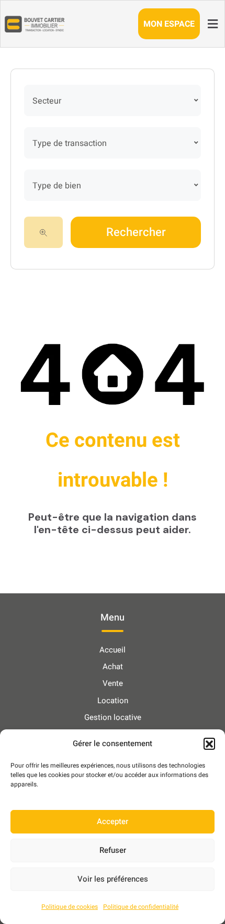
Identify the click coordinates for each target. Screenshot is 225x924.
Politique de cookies (69, 906)
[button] (209, 743)
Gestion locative (112, 717)
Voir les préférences (112, 879)
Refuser (112, 850)
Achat (113, 666)
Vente (113, 683)
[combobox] (112, 100)
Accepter (112, 821)
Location (112, 700)
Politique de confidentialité (140, 906)
